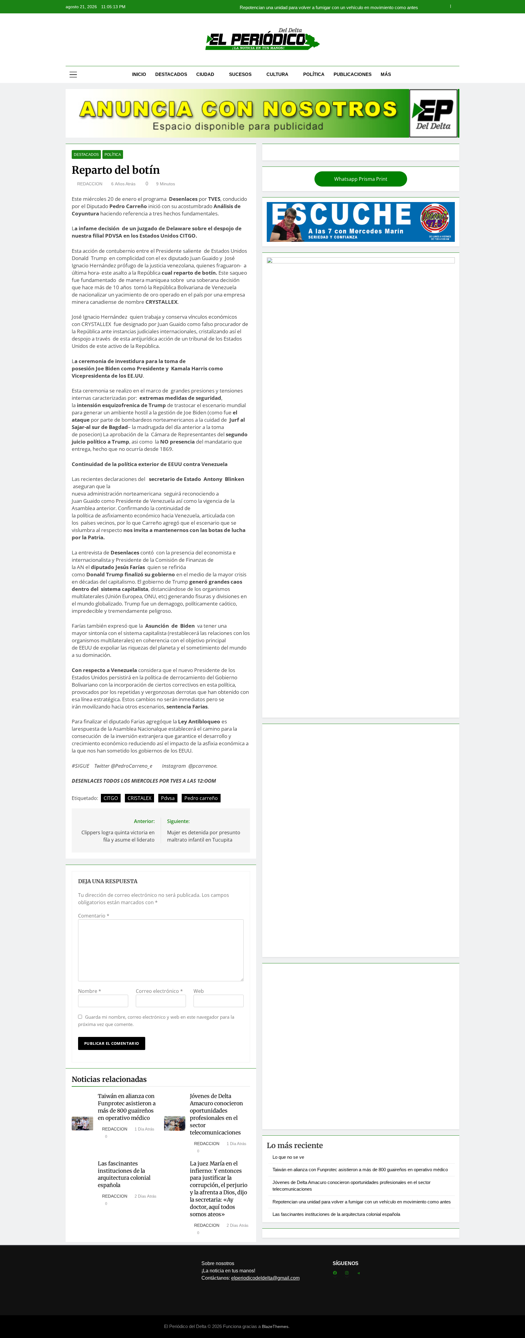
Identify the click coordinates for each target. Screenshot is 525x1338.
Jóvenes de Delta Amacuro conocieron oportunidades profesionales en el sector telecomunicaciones (216, 1114)
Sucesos (240, 74)
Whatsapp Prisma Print (360, 179)
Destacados (171, 74)
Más (386, 74)
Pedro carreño (201, 798)
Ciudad (205, 74)
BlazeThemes (275, 1326)
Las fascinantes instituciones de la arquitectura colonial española (124, 1174)
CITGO (111, 798)
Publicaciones (353, 74)
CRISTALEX (139, 798)
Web (199, 991)
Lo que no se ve (288, 1157)
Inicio (139, 74)
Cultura (277, 74)
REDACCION (89, 183)
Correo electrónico (159, 991)
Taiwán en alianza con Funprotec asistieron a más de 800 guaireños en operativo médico (127, 1107)
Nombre (89, 991)
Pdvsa (168, 798)
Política (313, 74)
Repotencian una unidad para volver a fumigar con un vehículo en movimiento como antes (329, 6)
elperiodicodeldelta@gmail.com (265, 1278)
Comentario (93, 915)
